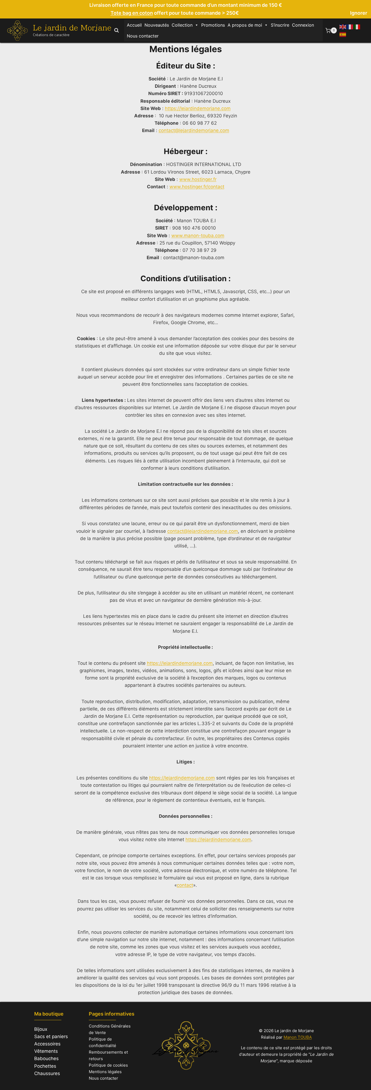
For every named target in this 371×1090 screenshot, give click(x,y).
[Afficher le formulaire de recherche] (116, 30)
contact (185, 885)
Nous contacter (143, 36)
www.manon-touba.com (197, 235)
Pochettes (45, 1066)
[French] (350, 26)
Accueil (134, 25)
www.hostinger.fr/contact (196, 186)
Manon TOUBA (298, 1037)
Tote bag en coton (132, 13)
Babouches (46, 1058)
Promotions (213, 25)
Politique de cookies (108, 1065)
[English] (343, 26)
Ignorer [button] (358, 13)
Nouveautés (156, 25)
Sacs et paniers (51, 1036)
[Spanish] (343, 34)
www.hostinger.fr (197, 179)
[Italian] (357, 26)
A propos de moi (245, 25)
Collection (182, 25)
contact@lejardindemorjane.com (194, 130)
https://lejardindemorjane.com (198, 108)
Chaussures (47, 1073)
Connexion (303, 25)
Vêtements (46, 1051)
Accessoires (47, 1044)
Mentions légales (105, 1071)
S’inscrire (280, 25)
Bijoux (40, 1029)
